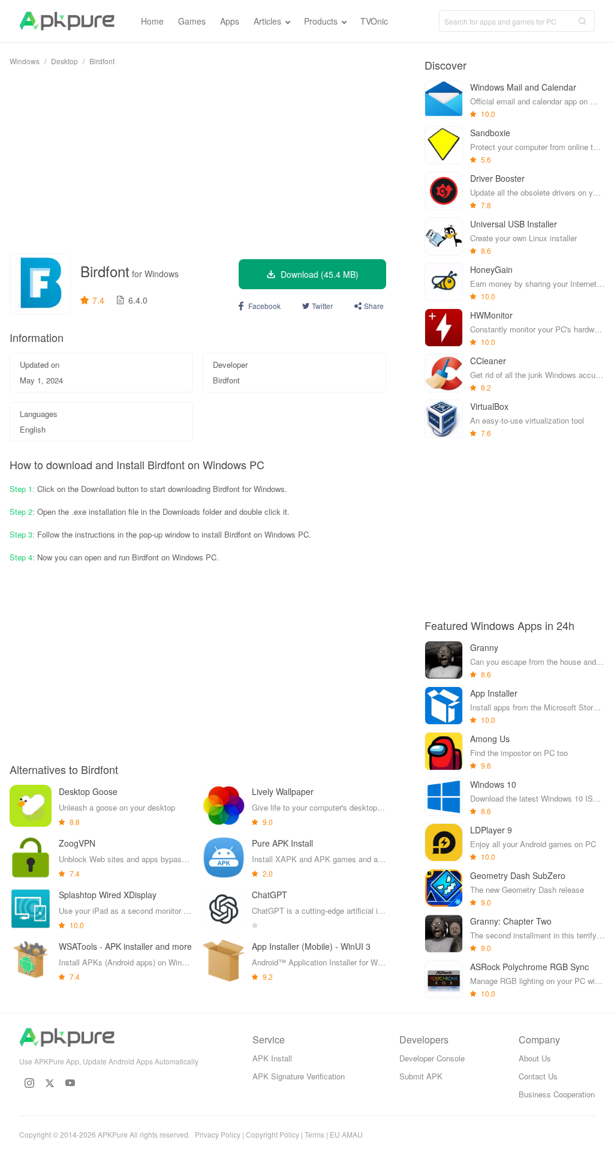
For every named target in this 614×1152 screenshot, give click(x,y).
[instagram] (29, 1083)
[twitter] (50, 1083)
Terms (314, 1134)
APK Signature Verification (298, 1076)
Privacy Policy (217, 1134)
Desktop (64, 61)
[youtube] (70, 1083)
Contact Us (538, 1076)
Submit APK (421, 1076)
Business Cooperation (557, 1094)
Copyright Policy (272, 1134)
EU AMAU (346, 1134)
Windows (25, 61)
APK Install (272, 1058)
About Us (535, 1058)
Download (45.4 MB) (320, 274)
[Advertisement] (198, 160)
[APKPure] (67, 21)
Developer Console (432, 1058)
